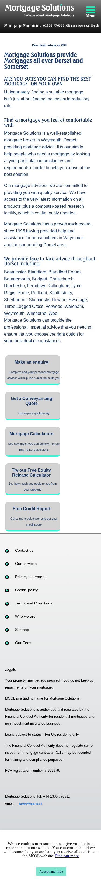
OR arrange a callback (82, 25)
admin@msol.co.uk (30, 803)
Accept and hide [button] (51, 872)
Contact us (24, 550)
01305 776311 (54, 25)
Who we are (25, 616)
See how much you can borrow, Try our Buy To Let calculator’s (34, 446)
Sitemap (22, 629)
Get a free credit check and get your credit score (34, 521)
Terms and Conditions (33, 603)
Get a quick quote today (34, 413)
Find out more (67, 856)
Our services (26, 563)
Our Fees (23, 643)
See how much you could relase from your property (32, 486)
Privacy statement (30, 577)
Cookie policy (26, 590)
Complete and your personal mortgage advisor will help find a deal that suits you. (34, 375)
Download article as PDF (49, 45)
